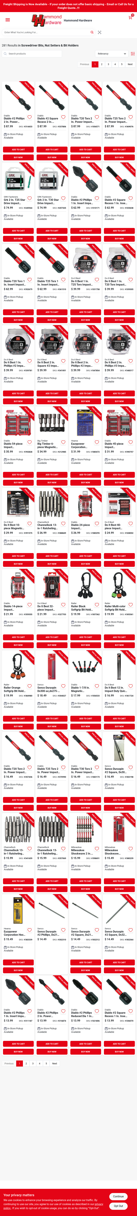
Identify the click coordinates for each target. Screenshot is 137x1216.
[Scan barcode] (99, 32)
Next (130, 64)
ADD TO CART (18, 149)
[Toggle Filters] (133, 54)
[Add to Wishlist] (29, 117)
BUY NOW (18, 157)
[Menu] (8, 20)
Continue (118, 1196)
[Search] (92, 32)
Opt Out (118, 1206)
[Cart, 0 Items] (130, 17)
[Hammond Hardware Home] (46, 20)
